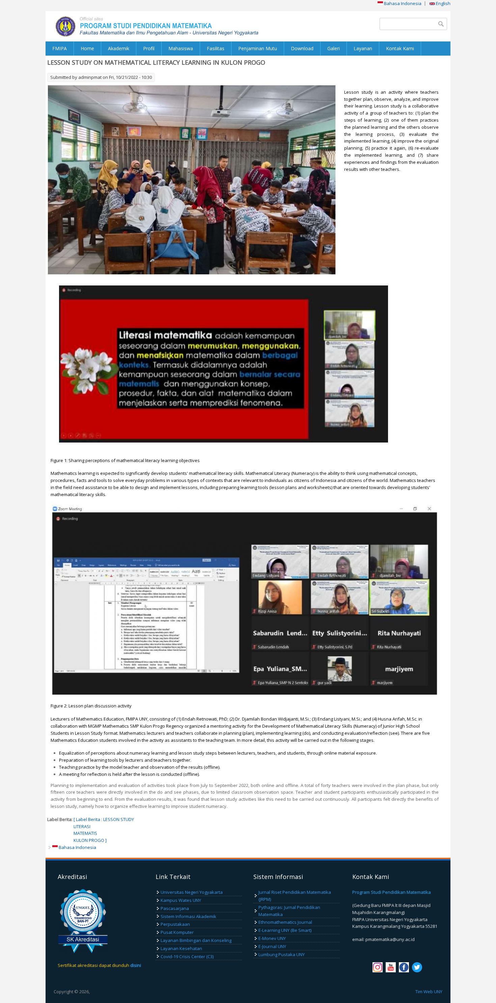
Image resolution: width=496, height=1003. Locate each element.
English (442, 3)
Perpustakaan (175, 924)
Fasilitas (215, 48)
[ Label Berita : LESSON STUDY (104, 819)
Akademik (118, 48)
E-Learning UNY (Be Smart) (284, 930)
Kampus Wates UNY (181, 900)
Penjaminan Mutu (257, 48)
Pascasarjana (175, 908)
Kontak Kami (400, 48)
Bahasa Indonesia (402, 3)
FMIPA (59, 48)
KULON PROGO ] (90, 840)
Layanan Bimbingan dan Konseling (196, 940)
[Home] (147, 26)
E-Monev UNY (272, 938)
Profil (149, 48)
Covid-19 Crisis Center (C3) (187, 956)
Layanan (363, 48)
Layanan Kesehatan (181, 948)
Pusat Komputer (177, 932)
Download (302, 48)
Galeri (333, 48)
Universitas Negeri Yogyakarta (192, 892)
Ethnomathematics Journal (285, 922)
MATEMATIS (85, 833)
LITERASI (82, 826)
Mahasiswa (180, 48)
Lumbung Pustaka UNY (281, 954)
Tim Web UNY (428, 992)
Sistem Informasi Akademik (188, 916)
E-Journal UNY (272, 946)
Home (87, 48)
